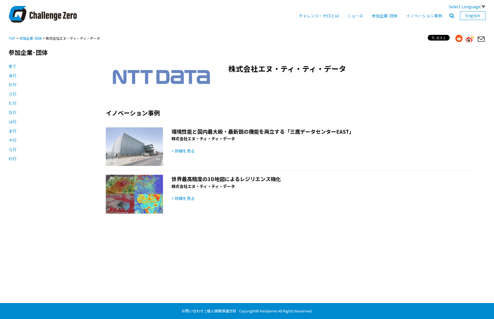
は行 (13, 122)
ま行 (13, 131)
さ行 (13, 94)
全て (13, 66)
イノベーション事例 (424, 16)
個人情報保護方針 (221, 311)
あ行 (13, 75)
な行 (13, 112)
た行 (13, 103)
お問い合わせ (193, 311)
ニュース (355, 16)
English (472, 15)
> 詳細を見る (183, 151)
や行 (13, 140)
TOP (12, 38)
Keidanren (268, 311)
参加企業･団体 (385, 16)
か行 (13, 84)
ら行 (13, 149)
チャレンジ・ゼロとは (319, 16)
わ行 (13, 158)
